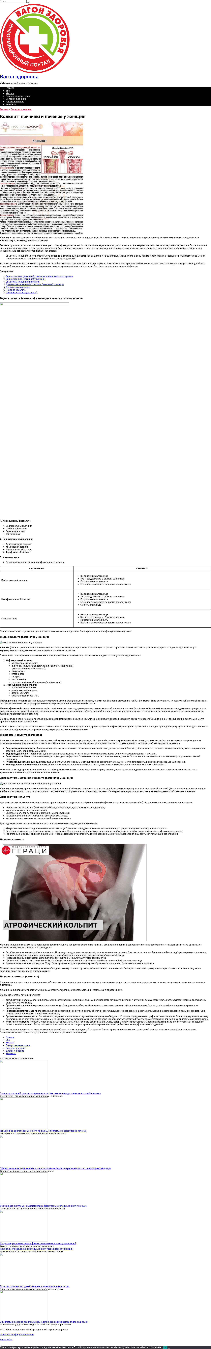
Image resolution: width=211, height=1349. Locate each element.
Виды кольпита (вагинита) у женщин (25, 279)
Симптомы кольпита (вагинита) (22, 281)
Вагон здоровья (19, 77)
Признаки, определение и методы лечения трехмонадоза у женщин (36, 1248)
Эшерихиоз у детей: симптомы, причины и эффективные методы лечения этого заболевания (50, 1093)
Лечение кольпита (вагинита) (21, 292)
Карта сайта (6, 1339)
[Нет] (169, 1348)
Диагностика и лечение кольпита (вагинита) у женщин (35, 284)
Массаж (10, 93)
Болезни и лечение (16, 99)
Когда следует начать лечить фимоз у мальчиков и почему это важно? (38, 1243)
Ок (165, 1347)
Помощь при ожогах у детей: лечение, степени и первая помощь (34, 1286)
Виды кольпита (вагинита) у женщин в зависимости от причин (39, 276)
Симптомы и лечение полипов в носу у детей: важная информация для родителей (44, 1322)
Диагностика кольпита (18, 287)
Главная (10, 88)
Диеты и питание (15, 101)
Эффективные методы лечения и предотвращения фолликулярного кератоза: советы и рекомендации (55, 1168)
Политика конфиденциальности (17, 1334)
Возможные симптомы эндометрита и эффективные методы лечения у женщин (43, 1206)
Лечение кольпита (16, 290)
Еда (8, 90)
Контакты (11, 104)
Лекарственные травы (18, 96)
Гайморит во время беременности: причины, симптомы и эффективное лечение (43, 1130)
